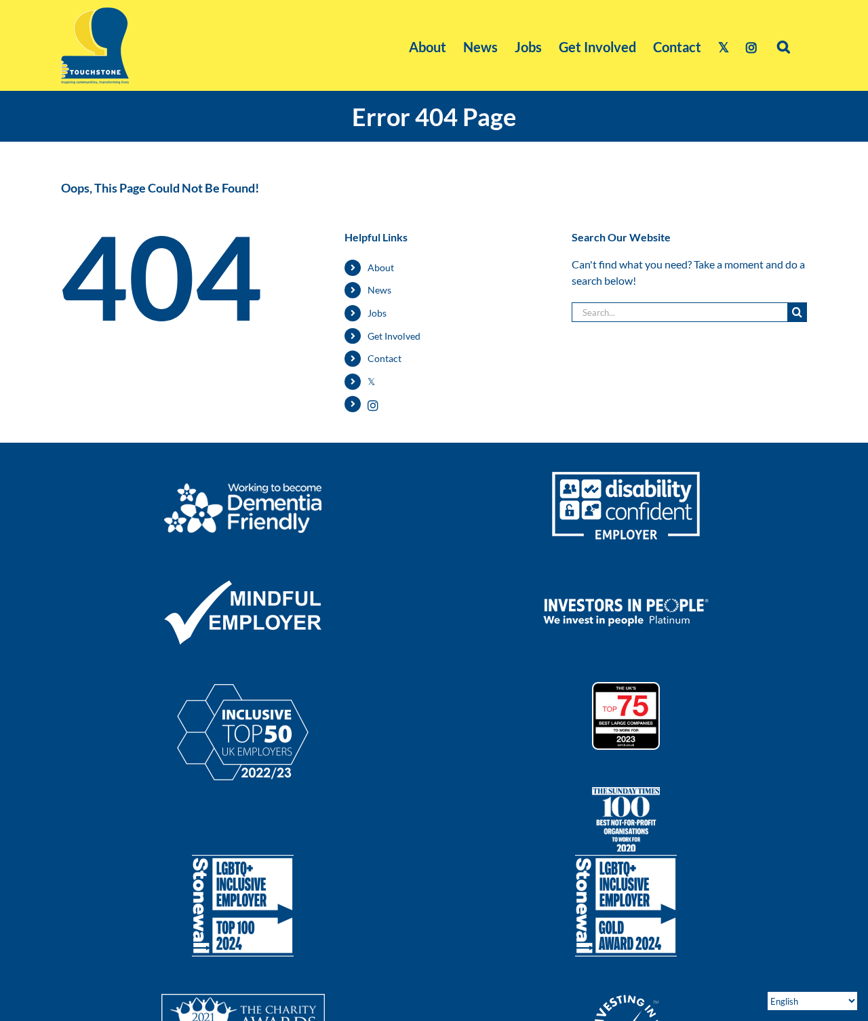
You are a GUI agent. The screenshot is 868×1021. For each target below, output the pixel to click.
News (379, 290)
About (381, 267)
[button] (783, 45)
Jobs (377, 313)
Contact (384, 358)
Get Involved (394, 336)
